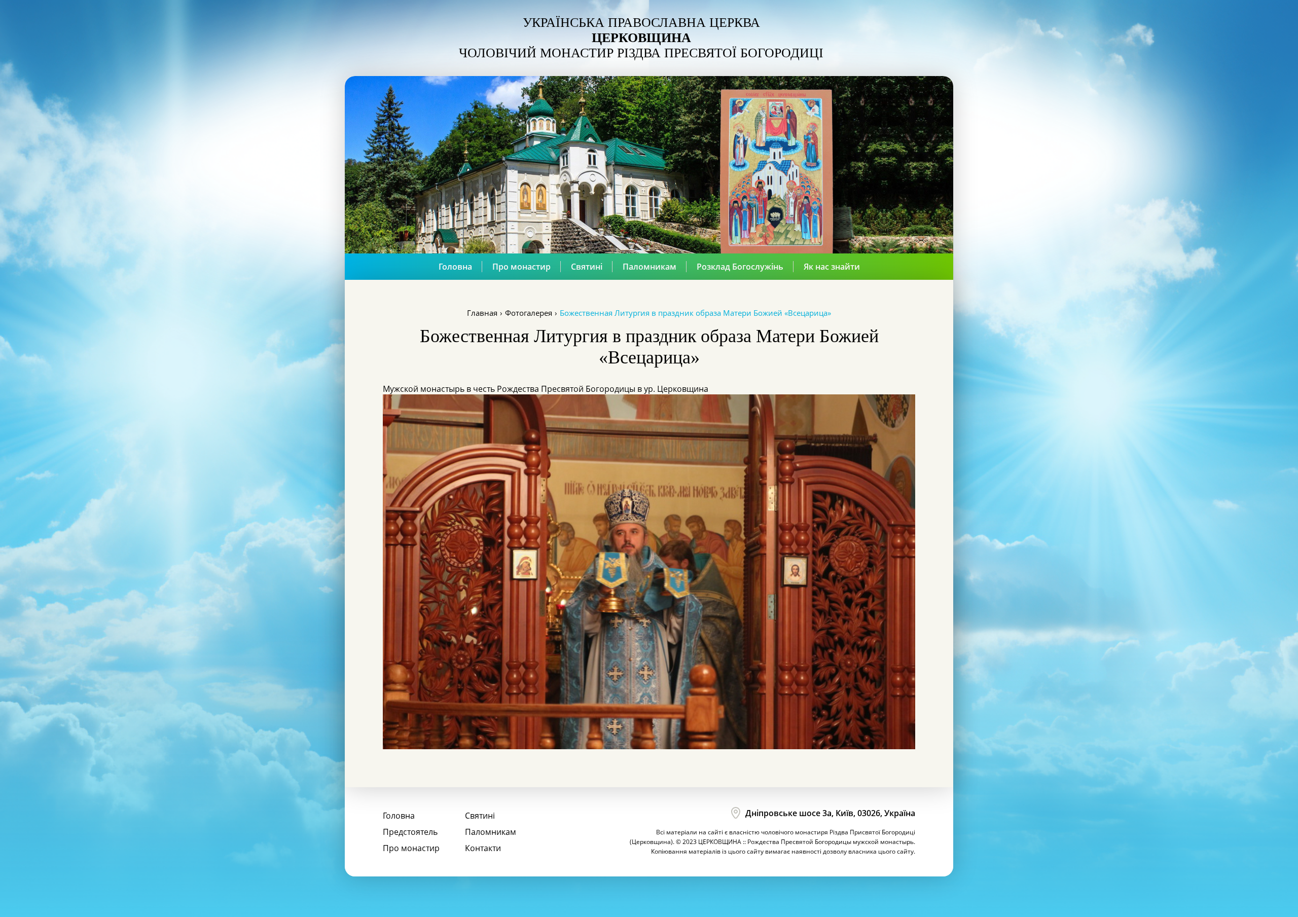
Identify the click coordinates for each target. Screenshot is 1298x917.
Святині (586, 266)
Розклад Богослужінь (740, 266)
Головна (455, 266)
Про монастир (521, 266)
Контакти (483, 848)
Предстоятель (410, 831)
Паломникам (649, 266)
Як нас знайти (832, 266)
